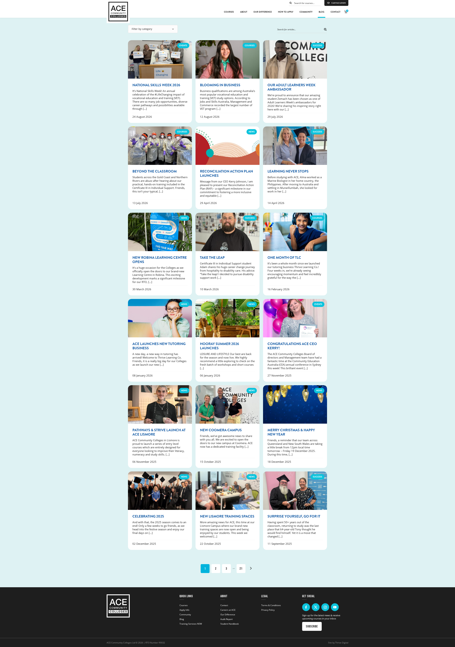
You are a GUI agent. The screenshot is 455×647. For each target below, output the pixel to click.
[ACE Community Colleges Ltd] (118, 11)
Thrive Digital (341, 642)
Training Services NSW (191, 623)
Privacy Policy (268, 609)
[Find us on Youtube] (335, 607)
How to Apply (285, 12)
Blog (321, 12)
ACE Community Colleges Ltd (121, 642)
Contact (335, 12)
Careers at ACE (227, 609)
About (243, 12)
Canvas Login (338, 3)
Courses (229, 12)
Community (305, 12)
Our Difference (262, 12)
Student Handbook (229, 623)
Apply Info (184, 609)
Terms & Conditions (271, 605)
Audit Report (226, 619)
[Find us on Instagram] (325, 607)
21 (241, 568)
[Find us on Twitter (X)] (316, 607)
